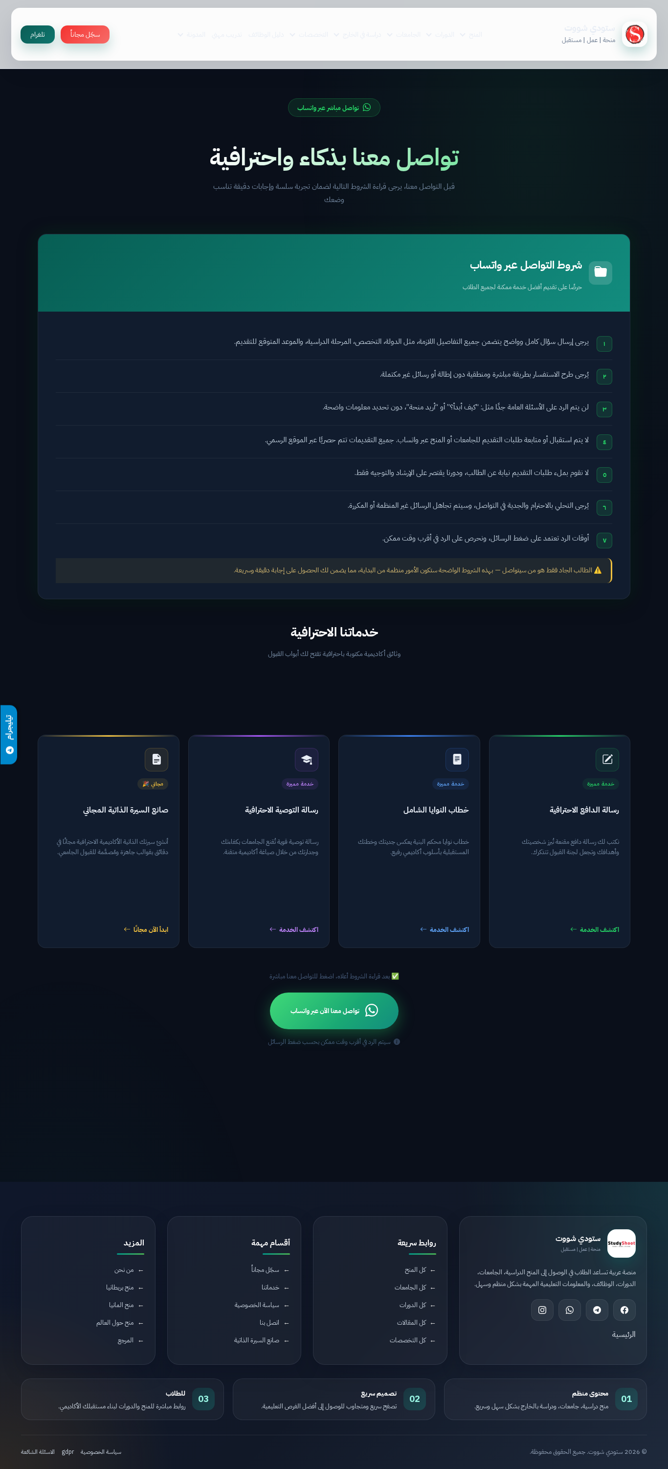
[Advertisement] (334, 693)
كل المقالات (411, 1322)
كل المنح (415, 1269)
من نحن (124, 1269)
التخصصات (313, 34)
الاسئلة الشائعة (38, 1451)
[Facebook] (624, 1310)
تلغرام (37, 34)
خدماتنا (270, 1287)
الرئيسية (624, 1334)
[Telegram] (597, 1310)
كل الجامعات (410, 1287)
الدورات (444, 34)
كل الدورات (412, 1305)
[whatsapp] (569, 1310)
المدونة (196, 34)
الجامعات (408, 34)
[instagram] (542, 1310)
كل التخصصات (407, 1340)
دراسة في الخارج (362, 34)
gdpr (68, 1451)
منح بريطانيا (120, 1287)
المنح (475, 34)
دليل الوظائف (266, 34)
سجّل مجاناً (85, 34)
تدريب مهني (227, 34)
